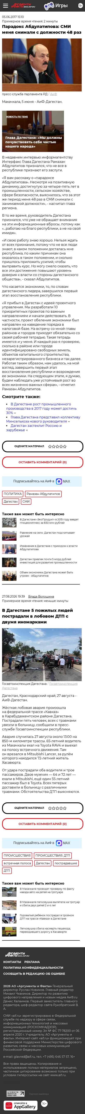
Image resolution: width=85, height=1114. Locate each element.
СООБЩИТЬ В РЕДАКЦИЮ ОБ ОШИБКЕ (34, 974)
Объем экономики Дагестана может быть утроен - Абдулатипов (46, 574)
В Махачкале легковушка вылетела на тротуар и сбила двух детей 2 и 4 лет (50, 903)
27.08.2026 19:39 (13, 596)
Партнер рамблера (39, 1094)
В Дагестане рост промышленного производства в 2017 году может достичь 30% (41, 408)
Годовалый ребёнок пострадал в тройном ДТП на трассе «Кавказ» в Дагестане (47, 917)
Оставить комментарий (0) (43, 462)
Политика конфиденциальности (33, 968)
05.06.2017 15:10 (13, 17)
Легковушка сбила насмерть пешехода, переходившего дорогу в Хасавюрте (45, 930)
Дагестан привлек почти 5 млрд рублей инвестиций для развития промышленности (48, 561)
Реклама (32, 962)
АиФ (53, 94)
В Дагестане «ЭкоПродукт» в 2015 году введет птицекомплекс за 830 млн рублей (49, 521)
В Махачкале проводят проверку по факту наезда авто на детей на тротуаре (47, 890)
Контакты (12, 962)
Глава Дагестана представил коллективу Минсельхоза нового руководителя (43, 419)
